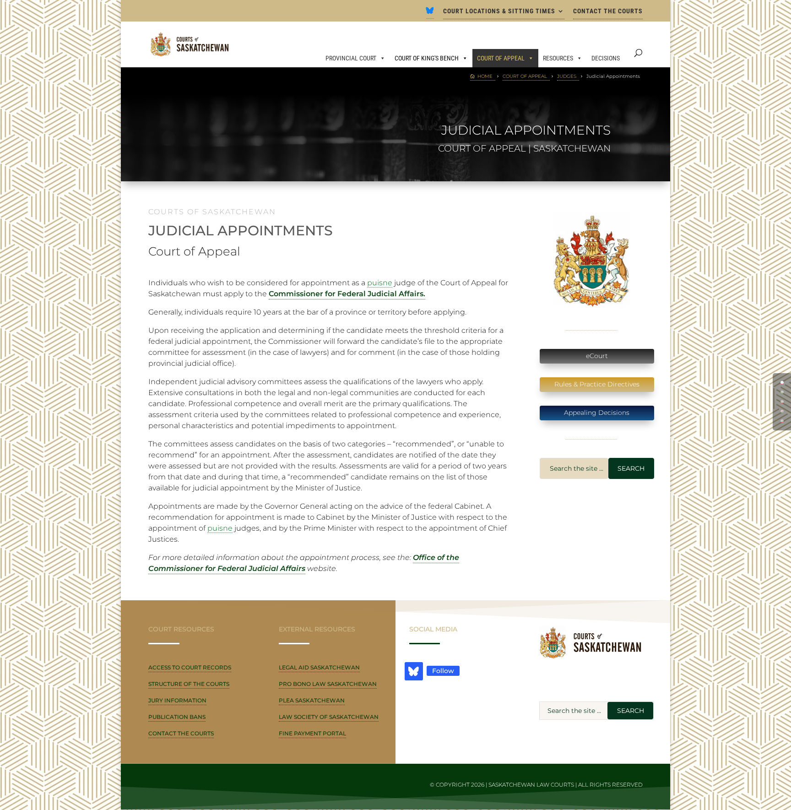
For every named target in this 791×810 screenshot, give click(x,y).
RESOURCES (558, 58)
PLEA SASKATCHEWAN (312, 700)
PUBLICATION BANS (177, 716)
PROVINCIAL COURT (350, 58)
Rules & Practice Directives (596, 384)
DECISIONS (605, 58)
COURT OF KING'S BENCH (427, 58)
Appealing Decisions (596, 412)
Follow (443, 671)
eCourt (597, 356)
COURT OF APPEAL (501, 58)
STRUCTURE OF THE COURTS (188, 683)
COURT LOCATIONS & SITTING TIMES (499, 11)
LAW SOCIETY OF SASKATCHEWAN (329, 716)
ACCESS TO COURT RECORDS (189, 667)
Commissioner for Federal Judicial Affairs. (347, 293)
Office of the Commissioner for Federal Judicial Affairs (303, 563)
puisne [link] (379, 282)
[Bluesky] (430, 13)
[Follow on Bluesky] (414, 671)
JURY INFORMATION (177, 700)
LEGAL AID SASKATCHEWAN (319, 667)
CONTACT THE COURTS (608, 11)
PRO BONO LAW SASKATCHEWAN (328, 683)
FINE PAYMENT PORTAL (312, 733)
